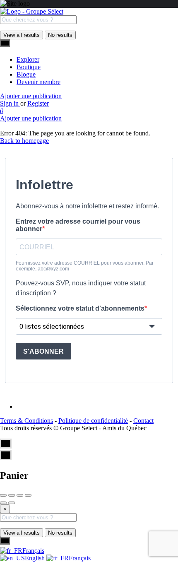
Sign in (10, 103)
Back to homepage (24, 140)
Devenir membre (38, 81)
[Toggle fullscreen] (20, 495)
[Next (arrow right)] (11, 503)
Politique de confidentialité (93, 420)
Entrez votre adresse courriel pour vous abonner (78, 225)
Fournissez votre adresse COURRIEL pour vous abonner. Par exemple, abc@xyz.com (85, 266)
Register (38, 103)
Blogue (26, 74)
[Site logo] (31, 11)
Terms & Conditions (26, 420)
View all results (21, 35)
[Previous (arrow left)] (3, 503)
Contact (143, 420)
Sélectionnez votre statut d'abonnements (80, 308)
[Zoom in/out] (28, 495)
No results (60, 35)
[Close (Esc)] (3, 495)
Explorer (28, 59)
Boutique (29, 66)
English (35, 558)
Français (33, 550)
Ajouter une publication (31, 95)
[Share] (11, 495)
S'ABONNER (43, 351)
